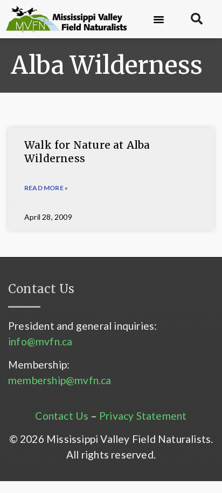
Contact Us (61, 415)
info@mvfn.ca (40, 341)
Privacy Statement (142, 415)
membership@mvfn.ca (60, 380)
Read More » (46, 188)
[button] (159, 19)
